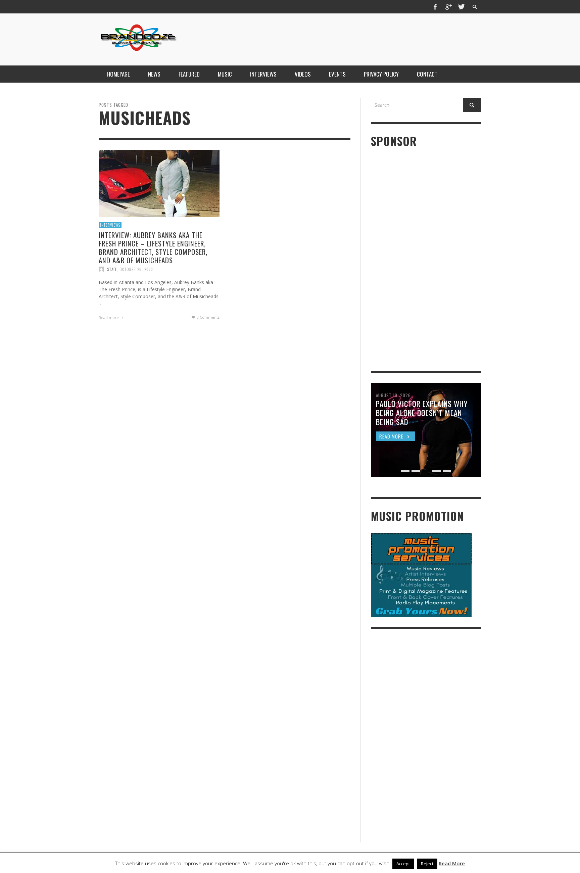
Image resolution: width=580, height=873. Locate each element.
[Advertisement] (359, 39)
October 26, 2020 (136, 269)
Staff (112, 269)
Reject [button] (427, 864)
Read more (109, 317)
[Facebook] (435, 6)
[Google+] (448, 6)
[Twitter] (460, 6)
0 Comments (208, 317)
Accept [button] (403, 864)
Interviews (110, 225)
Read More (452, 863)
